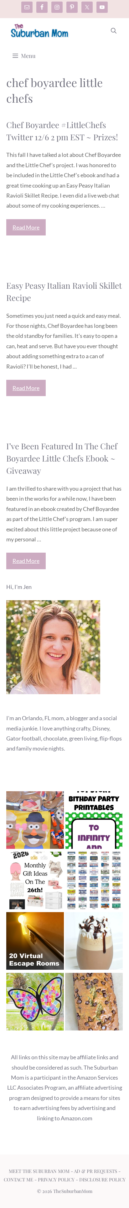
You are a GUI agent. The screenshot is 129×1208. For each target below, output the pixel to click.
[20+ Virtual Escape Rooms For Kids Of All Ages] (35, 942)
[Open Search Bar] (113, 30)
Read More (26, 227)
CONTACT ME (18, 1179)
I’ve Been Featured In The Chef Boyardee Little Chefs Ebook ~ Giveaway (61, 458)
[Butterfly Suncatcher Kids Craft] (35, 1003)
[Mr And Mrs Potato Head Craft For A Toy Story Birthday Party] (35, 821)
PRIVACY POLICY (56, 1179)
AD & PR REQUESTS (95, 1171)
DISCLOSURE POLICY (102, 1179)
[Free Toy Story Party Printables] (94, 821)
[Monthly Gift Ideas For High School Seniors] (35, 882)
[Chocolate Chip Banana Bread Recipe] (94, 1003)
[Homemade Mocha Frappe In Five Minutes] (94, 942)
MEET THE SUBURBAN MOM (39, 1171)
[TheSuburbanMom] (40, 30)
